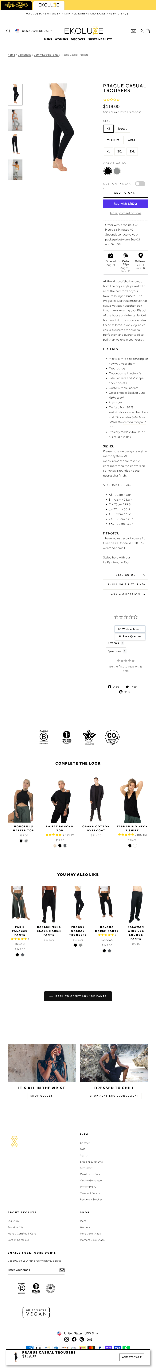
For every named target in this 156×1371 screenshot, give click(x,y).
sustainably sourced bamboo (128, 412)
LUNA (117, 171)
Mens (48, 39)
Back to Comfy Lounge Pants (81, 996)
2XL (119, 151)
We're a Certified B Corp (22, 1233)
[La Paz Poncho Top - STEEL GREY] (65, 845)
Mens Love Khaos (90, 1233)
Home (11, 54)
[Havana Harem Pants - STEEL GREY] (109, 950)
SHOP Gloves (41, 1096)
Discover (78, 39)
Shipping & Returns (125, 584)
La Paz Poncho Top (116, 562)
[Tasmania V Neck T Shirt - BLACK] (130, 845)
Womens (61, 39)
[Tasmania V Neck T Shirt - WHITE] (135, 845)
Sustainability (100, 39)
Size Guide (125, 574)
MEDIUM (113, 140)
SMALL (122, 128)
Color (114, 163)
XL (108, 151)
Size (107, 120)
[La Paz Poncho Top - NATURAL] (55, 845)
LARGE (131, 140)
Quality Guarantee (91, 1180)
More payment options (125, 213)
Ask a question (125, 594)
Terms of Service (90, 1193)
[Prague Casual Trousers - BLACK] (75, 945)
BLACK (107, 171)
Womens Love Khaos (92, 1239)
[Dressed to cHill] (114, 1063)
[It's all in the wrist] (42, 1063)
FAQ (82, 1149)
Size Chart (86, 1167)
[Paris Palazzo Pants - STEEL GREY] (22, 954)
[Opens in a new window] (66, 1339)
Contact (85, 1142)
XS (108, 128)
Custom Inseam (117, 183)
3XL (132, 151)
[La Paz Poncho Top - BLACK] (60, 845)
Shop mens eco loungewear (114, 1096)
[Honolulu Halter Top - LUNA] (26, 841)
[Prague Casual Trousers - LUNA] (80, 945)
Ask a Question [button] (132, 636)
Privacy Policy (88, 1186)
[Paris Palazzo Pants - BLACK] (17, 954)
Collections (24, 54)
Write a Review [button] (132, 629)
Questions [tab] (114, 651)
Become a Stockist (91, 1199)
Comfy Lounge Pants (46, 54)
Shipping (108, 111)
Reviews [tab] (113, 643)
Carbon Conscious (18, 1239)
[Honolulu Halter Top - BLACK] (21, 841)
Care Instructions (90, 1174)
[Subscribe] (62, 1270)
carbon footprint (134, 422)
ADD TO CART (132, 1357)
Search (84, 1155)
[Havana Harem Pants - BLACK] (104, 950)
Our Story (13, 1220)
